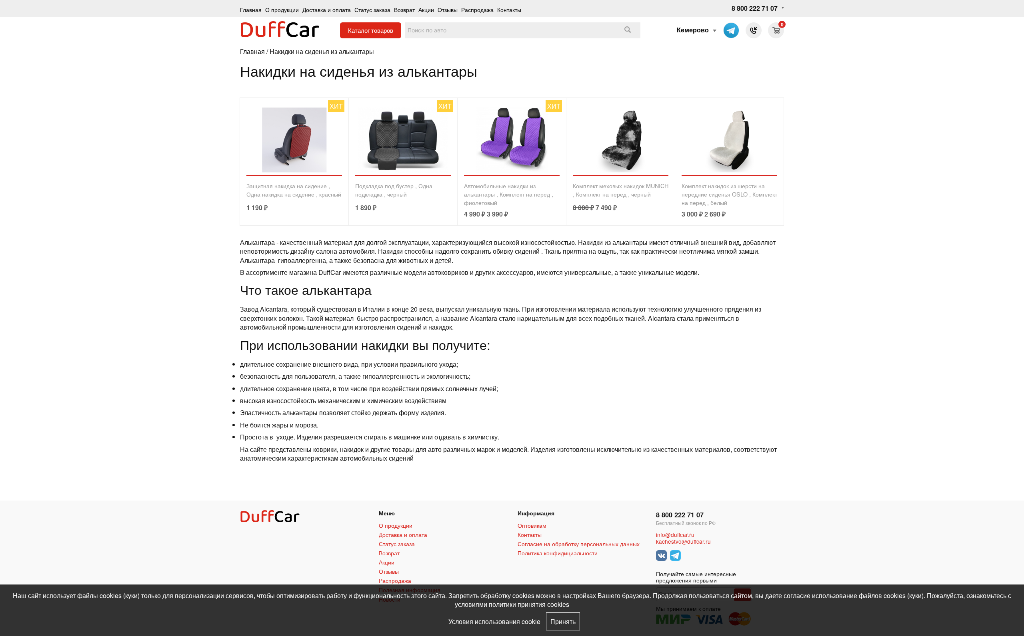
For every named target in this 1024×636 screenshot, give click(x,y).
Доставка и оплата (326, 9)
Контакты (509, 9)
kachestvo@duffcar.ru (683, 541)
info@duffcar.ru (675, 534)
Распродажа (477, 9)
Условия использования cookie (494, 621)
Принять (563, 621)
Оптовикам (532, 525)
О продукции (282, 9)
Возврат (404, 9)
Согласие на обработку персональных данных (579, 544)
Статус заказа (372, 9)
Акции (426, 9)
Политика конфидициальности (558, 553)
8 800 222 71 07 (755, 8)
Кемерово (693, 30)
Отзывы (448, 9)
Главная (251, 9)
